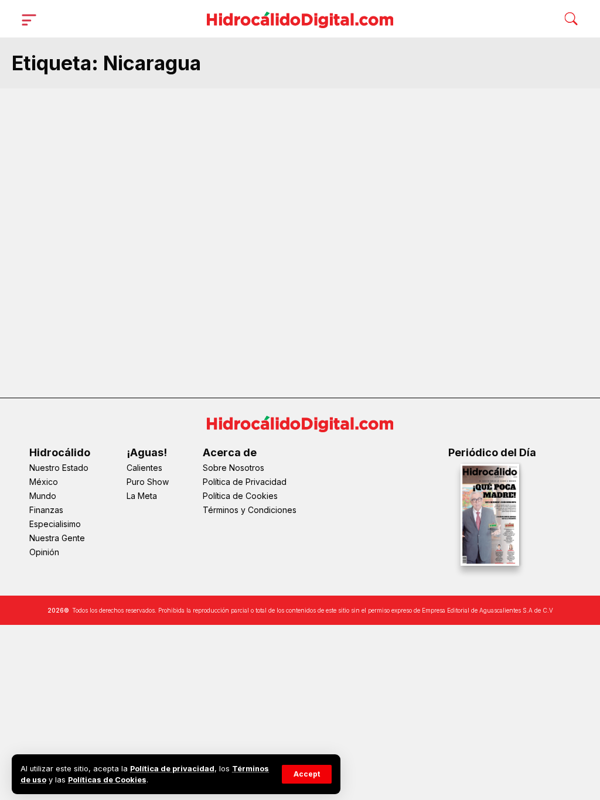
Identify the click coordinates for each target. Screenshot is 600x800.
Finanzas (46, 510)
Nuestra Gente (57, 538)
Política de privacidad (172, 768)
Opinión (44, 552)
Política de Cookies (240, 496)
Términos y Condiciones (249, 510)
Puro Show (148, 482)
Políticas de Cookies (107, 779)
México (43, 482)
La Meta (142, 496)
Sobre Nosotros (233, 468)
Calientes (144, 468)
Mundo (42, 496)
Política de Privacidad (245, 482)
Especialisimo (55, 524)
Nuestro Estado (58, 468)
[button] (307, 774)
